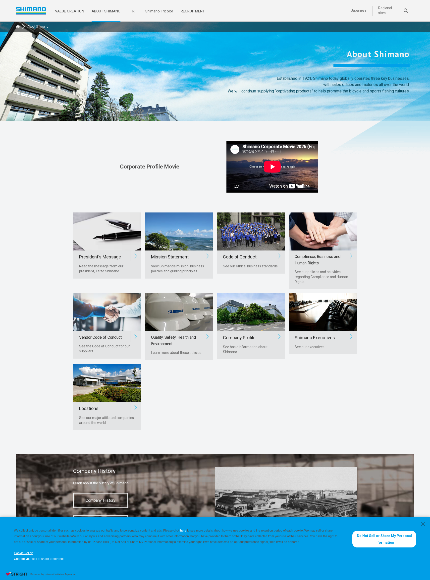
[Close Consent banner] (423, 523)
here (183, 530)
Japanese (359, 10)
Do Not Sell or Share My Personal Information (384, 539)
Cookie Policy (23, 553)
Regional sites (385, 10)
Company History (100, 500)
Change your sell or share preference (39, 559)
